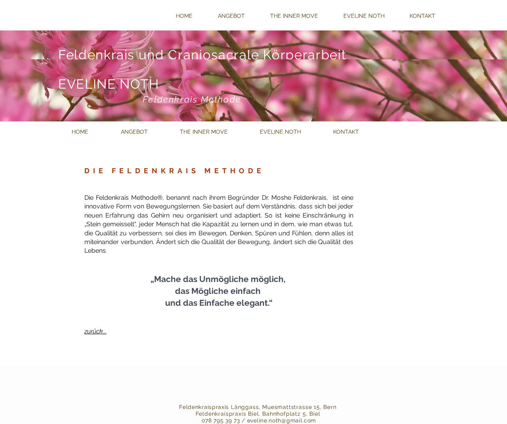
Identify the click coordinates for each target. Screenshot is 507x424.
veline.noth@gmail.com (283, 420)
